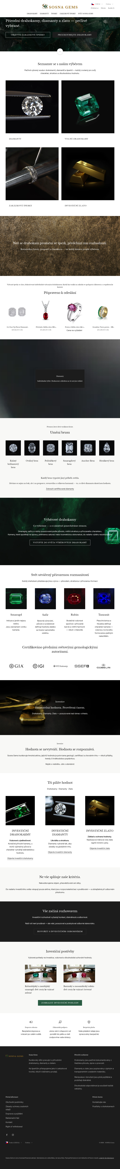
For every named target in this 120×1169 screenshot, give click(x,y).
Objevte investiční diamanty (60, 852)
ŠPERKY (54, 14)
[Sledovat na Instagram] (13, 1135)
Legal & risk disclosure (106, 1158)
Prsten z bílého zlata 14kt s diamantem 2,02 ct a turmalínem (74, 327)
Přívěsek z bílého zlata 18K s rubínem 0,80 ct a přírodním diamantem (45, 327)
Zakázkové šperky (20, 206)
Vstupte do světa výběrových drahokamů (60, 542)
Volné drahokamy (76, 139)
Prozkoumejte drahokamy (75, 35)
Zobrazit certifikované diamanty (60, 489)
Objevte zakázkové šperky (28, 35)
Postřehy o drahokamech (103, 1106)
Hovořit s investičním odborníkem (60, 931)
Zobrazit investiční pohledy (60, 1003)
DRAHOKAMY (32, 14)
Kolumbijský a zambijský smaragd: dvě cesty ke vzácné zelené (39, 989)
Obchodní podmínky (14, 1102)
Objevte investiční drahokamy (20, 858)
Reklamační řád (12, 1118)
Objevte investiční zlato (100, 848)
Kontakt (9, 1122)
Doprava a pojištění (14, 1113)
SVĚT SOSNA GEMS (85, 14)
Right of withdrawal (14, 1126)
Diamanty (15, 139)
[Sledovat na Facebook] (7, 1135)
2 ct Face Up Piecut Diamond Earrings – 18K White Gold (17, 327)
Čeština (108, 4)
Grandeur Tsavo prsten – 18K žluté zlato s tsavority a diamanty (103, 327)
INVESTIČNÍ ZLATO (76, 206)
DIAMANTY (44, 14)
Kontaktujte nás (99, 1102)
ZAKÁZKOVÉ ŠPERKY (68, 14)
